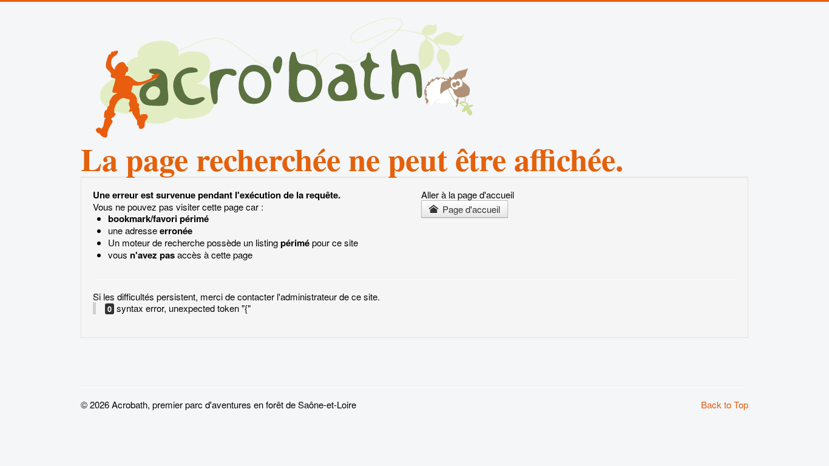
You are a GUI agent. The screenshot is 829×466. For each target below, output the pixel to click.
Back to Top (724, 404)
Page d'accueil (470, 209)
